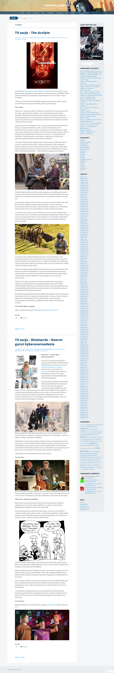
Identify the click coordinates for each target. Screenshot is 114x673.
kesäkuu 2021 (83, 284)
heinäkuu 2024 (84, 220)
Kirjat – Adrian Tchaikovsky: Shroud (89, 92)
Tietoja (28, 13)
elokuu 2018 (83, 343)
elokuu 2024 (83, 218)
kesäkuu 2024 (83, 222)
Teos (85, 448)
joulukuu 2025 (84, 191)
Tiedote (82, 163)
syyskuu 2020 (83, 300)
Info (93, 13)
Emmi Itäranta (90, 429)
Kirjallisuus (83, 151)
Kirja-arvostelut (84, 149)
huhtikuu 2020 (84, 308)
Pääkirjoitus (86, 441)
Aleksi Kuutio (90, 424)
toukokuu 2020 (84, 307)
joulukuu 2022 (84, 253)
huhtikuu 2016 (84, 391)
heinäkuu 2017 (84, 365)
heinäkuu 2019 (84, 324)
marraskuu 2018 (84, 338)
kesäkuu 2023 (83, 242)
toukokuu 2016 (84, 390)
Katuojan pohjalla (85, 147)
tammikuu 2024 (84, 230)
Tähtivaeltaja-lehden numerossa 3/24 (46, 310)
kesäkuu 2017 (83, 367)
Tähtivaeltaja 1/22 (90, 458)
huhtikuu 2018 (84, 350)
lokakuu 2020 (83, 298)
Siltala (94, 445)
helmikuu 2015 (84, 416)
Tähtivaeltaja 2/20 (83, 462)
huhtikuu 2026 (84, 184)
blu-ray (83, 426)
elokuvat (83, 429)
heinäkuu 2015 (84, 407)
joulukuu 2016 (84, 378)
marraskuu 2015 (84, 400)
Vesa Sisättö (82, 469)
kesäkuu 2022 (83, 263)
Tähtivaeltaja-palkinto (85, 455)
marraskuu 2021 (84, 275)
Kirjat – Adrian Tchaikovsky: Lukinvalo (90, 85)
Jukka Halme (96, 432)
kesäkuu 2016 (83, 388)
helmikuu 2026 (84, 187)
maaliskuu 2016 (84, 393)
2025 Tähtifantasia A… (90, 484)
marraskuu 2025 (84, 192)
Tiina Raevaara (92, 448)
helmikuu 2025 (84, 208)
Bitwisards (38, 349)
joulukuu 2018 (84, 336)
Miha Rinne (55, 349)
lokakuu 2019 (83, 319)
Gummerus (83, 431)
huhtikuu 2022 (84, 267)
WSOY (86, 469)
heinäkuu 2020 (84, 303)
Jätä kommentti (21, 329)
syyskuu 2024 (83, 217)
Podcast (81, 441)
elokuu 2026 (83, 177)
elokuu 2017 (83, 364)
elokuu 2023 (83, 239)
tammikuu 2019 (84, 334)
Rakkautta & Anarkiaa (95, 441)
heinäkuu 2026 (84, 178)
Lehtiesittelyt (59, 13)
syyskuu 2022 (83, 258)
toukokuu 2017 (84, 369)
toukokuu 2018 (84, 348)
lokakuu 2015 (83, 402)
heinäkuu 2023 (84, 241)
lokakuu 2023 (83, 236)
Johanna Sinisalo (83, 432)
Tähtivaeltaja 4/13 (29, 350)
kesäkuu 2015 (83, 409)
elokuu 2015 (83, 405)
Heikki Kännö (88, 431)
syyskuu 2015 (83, 404)
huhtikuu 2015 (84, 412)
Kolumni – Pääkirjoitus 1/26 (87, 131)
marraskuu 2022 (84, 255)
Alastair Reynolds (83, 424)
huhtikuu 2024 (84, 225)
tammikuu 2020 (84, 314)
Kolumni (82, 154)
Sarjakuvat (83, 161)
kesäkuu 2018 (83, 346)
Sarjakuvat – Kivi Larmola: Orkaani (89, 125)
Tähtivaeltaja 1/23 (97, 458)
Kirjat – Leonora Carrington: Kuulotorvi (91, 123)
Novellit (82, 156)
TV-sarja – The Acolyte (32, 33)
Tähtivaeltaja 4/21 (84, 467)
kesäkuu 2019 (83, 326)
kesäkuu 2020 (83, 305)
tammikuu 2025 (84, 210)
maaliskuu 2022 (84, 268)
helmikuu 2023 (84, 249)
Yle (47, 350)
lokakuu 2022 (83, 256)
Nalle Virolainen (97, 437)
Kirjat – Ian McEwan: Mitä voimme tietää (91, 71)
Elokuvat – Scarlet (85, 111)
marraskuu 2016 (84, 379)
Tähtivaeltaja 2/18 (90, 460)
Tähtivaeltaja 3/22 (90, 465)
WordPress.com (84, 509)
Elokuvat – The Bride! (86, 130)
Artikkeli (82, 140)
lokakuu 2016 (83, 381)
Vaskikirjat (100, 467)
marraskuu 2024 (84, 213)
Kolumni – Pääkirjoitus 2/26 (87, 99)
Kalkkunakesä (83, 145)
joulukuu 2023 (84, 232)
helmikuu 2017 (84, 374)
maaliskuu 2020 (84, 310)
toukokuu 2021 (84, 286)
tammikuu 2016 (84, 397)
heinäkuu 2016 (84, 386)
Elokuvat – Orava (84, 118)
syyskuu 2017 (83, 362)
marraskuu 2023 (84, 234)
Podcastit (82, 158)
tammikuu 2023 (84, 251)
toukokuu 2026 (84, 182)
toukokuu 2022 (84, 265)
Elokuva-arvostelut (85, 142)
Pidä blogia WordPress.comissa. (14, 669)
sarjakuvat (93, 443)
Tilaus (43, 13)
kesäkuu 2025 (83, 201)
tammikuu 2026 (84, 189)
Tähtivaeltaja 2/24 (90, 462)
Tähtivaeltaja (51, 605)
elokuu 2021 (83, 281)
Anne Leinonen (96, 424)
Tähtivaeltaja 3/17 (83, 464)
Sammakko (87, 443)
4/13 (16, 607)
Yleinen (31, 349)
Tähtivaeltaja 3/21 (83, 465)
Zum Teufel (91, 469)
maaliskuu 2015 (84, 414)
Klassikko (82, 152)
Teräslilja (88, 448)
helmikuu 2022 (84, 270)
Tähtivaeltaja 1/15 (99, 457)
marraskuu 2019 (84, 317)
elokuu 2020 (83, 301)
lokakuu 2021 (83, 277)
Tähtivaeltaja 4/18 (97, 465)
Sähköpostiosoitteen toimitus (72, 13)
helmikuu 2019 (84, 333)
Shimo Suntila (90, 445)
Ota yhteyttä (36, 13)
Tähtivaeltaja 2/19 (97, 460)
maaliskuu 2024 (84, 227)
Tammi (82, 448)
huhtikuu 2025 (84, 204)
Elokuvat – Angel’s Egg (86, 133)
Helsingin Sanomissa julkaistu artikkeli (37, 91)
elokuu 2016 (83, 385)
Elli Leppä (94, 426)
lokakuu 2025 (83, 194)
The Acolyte (18, 39)
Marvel (89, 437)
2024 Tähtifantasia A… (90, 491)
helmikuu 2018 (84, 353)
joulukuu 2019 (84, 315)
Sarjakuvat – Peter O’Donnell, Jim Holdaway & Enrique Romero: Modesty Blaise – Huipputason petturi (90, 114)
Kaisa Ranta (88, 434)
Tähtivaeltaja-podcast (92, 457)
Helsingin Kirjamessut (95, 431)
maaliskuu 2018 (84, 352)
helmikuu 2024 (84, 229)
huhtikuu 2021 (84, 288)
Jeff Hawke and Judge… (91, 487)
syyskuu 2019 (83, 320)
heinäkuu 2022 (84, 262)
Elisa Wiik (33, 37)
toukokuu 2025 (84, 203)
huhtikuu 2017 (84, 371)
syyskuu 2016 (83, 383)
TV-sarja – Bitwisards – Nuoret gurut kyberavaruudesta (39, 342)
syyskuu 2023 (83, 237)
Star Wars (48, 37)
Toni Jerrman (37, 350)
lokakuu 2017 (83, 360)
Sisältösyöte (83, 506)
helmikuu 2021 (84, 291)
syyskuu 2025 (83, 196)
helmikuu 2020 (84, 312)
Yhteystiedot (86, 13)
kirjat (82, 437)
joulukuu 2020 (84, 294)
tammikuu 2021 (84, 293)
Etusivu (22, 13)
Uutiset (82, 166)
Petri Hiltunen (97, 439)
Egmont (89, 426)
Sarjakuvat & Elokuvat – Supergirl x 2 (90, 86)
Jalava (100, 431)
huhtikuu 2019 (84, 329)
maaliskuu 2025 (84, 206)
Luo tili (82, 502)
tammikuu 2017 (84, 376)
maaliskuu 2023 (84, 248)
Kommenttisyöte (84, 508)
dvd (86, 426)
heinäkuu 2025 (84, 199)
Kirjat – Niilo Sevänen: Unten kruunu (90, 93)
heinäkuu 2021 (84, 282)
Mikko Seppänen (41, 37)
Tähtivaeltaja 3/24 (62, 37)
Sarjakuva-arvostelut (85, 159)
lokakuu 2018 (83, 339)
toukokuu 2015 (84, 410)
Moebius (91, 437)
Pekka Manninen (90, 439)
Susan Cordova (89, 480)
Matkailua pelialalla (46, 349)
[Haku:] (87, 64)
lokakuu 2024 (83, 215)
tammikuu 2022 (84, 272)
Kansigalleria (50, 13)
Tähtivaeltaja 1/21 (83, 458)
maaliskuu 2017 (84, 372)
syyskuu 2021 (83, 279)
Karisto (97, 434)
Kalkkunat (94, 434)
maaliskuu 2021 (84, 289)
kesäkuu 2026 (83, 180)
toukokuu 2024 (84, 223)
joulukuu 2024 (84, 211)
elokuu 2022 (83, 260)
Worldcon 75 (83, 168)
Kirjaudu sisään (84, 504)
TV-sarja (26, 37)
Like (86, 437)
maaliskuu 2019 (84, 331)
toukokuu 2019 (84, 327)
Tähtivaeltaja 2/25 (98, 462)
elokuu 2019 (83, 322)
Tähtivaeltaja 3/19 (97, 464)
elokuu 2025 (83, 197)
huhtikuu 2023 (84, 246)
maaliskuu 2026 (84, 185)
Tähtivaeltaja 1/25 (83, 460)
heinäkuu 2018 (84, 345)
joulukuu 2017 (84, 357)
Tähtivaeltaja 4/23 (91, 467)
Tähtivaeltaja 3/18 (90, 464)
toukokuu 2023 (84, 244)
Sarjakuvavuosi (83, 445)
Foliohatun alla (84, 144)
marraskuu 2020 (84, 296)
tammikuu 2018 (84, 355)
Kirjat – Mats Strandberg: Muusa (88, 76)
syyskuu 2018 (83, 341)
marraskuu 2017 (84, 359)
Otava (84, 439)
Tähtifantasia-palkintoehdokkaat (91, 453)
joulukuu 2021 (84, 274)
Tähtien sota (54, 37)
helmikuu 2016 (84, 395)
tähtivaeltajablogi (57, 5)
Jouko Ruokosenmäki (90, 432)
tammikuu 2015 (84, 417)
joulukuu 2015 (84, 398)
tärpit (97, 467)
